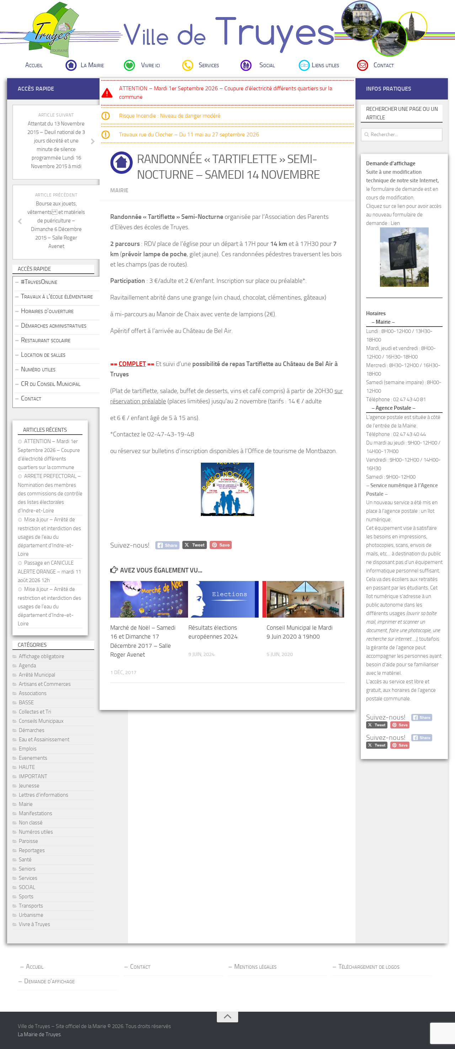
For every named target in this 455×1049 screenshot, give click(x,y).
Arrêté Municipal (37, 675)
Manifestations (35, 813)
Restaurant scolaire (45, 340)
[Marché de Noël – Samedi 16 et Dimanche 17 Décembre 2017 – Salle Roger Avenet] (149, 599)
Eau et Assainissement (44, 739)
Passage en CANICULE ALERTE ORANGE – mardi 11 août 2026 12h (49, 571)
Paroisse (28, 841)
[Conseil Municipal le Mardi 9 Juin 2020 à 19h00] (305, 599)
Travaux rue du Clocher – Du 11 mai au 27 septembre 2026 (189, 134)
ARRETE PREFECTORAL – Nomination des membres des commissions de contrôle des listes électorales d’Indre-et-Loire (50, 493)
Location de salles (43, 355)
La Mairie (92, 65)
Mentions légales (255, 966)
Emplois (28, 749)
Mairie (119, 190)
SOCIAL (27, 887)
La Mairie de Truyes (39, 1034)
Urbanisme (31, 915)
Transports (31, 906)
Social (267, 65)
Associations (33, 693)
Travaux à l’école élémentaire (57, 296)
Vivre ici (150, 65)
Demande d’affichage (49, 981)
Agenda (27, 665)
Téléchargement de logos (369, 966)
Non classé (31, 822)
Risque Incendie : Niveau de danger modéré (169, 115)
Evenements (33, 758)
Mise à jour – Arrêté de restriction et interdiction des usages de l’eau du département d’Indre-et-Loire (49, 536)
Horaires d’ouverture (47, 311)
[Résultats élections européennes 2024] (227, 599)
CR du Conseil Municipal (50, 384)
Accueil (34, 65)
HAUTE (27, 767)
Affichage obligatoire (41, 656)
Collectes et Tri (35, 712)
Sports (26, 896)
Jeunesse (29, 785)
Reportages (32, 850)
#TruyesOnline (39, 282)
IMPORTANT (33, 776)
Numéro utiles (38, 369)
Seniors (27, 869)
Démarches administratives (53, 325)
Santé (25, 859)
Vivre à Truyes (34, 924)
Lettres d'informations (43, 795)
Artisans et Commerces (45, 684)
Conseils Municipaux (41, 721)
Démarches (31, 730)
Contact (384, 65)
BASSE (26, 702)
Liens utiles (325, 65)
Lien (395, 223)
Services (209, 65)
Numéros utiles (36, 832)
